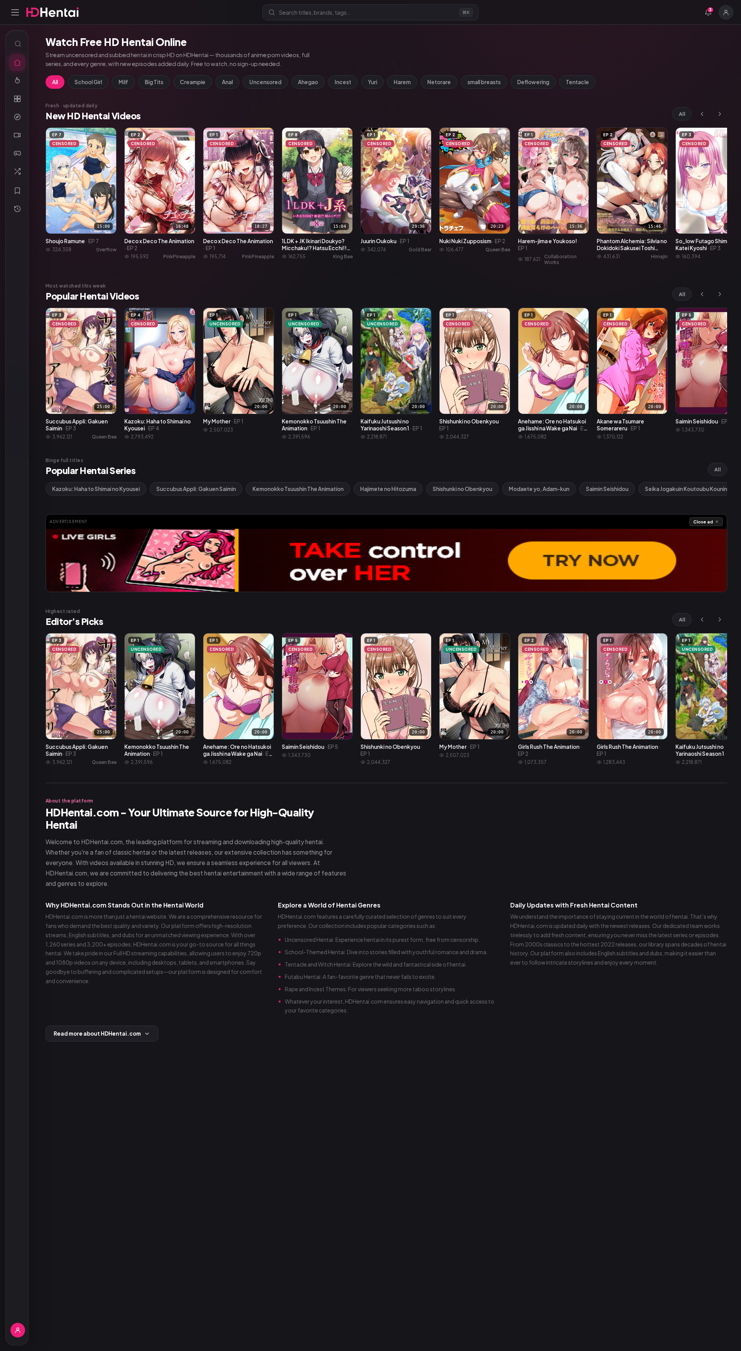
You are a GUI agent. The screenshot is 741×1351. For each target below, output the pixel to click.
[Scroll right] (719, 114)
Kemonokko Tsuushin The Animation (297, 489)
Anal (227, 82)
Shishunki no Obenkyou (462, 489)
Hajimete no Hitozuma (388, 489)
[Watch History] (17, 208)
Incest (343, 82)
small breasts (484, 82)
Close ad (703, 521)
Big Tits (154, 82)
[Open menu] (15, 12)
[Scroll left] (702, 114)
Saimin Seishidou (607, 489)
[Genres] (17, 116)
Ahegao (308, 82)
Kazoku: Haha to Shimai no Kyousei (96, 489)
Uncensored (265, 82)
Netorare (439, 82)
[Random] (17, 171)
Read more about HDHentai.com (97, 1033)
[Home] (17, 62)
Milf (123, 82)
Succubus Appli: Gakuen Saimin (196, 489)
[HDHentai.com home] (52, 12)
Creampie (192, 82)
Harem (402, 82)
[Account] (726, 12)
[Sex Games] (17, 153)
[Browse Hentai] (17, 98)
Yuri (372, 82)
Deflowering (533, 82)
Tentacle (577, 82)
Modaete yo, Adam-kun (539, 489)
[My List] (17, 190)
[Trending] (17, 80)
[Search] (17, 43)
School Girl (88, 82)
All (55, 82)
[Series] (17, 135)
